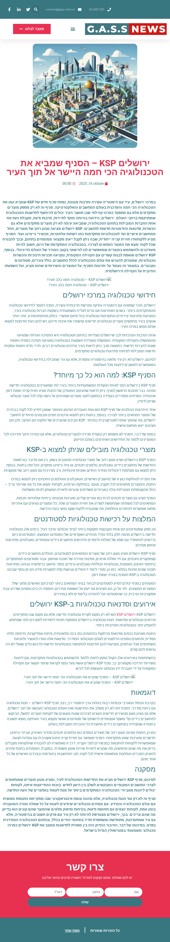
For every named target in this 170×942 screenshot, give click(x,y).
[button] (35, 9)
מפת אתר (72, 931)
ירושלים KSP (126, 614)
